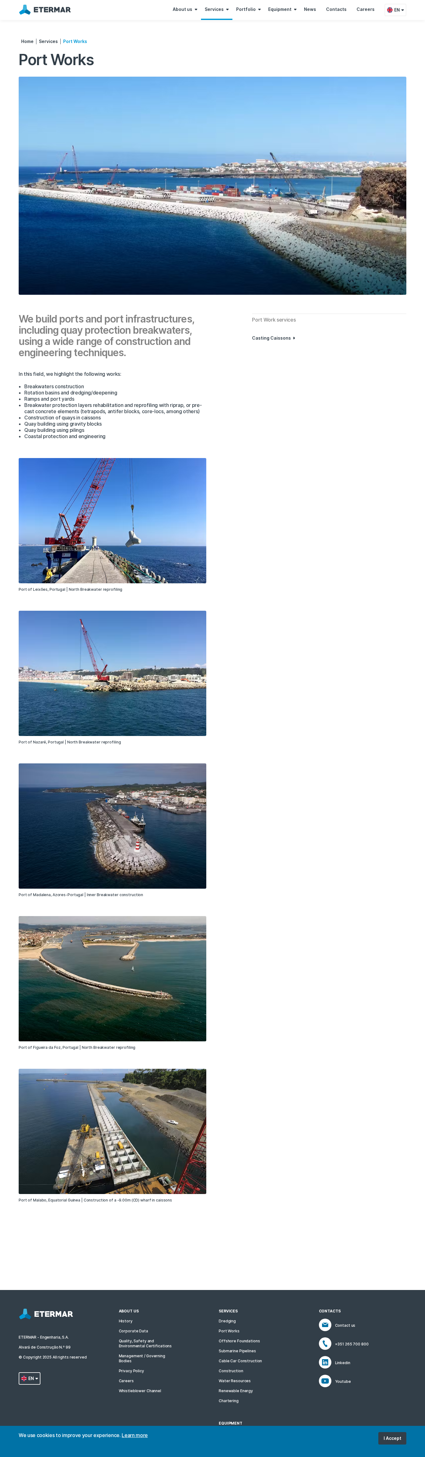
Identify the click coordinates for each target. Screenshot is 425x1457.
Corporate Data (133, 1331)
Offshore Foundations (239, 1341)
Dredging (227, 1321)
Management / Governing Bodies (142, 1358)
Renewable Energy (236, 1390)
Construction (231, 1371)
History (126, 1321)
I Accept (392, 1438)
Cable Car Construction (240, 1361)
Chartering (229, 1400)
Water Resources (235, 1380)
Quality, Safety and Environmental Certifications (145, 1343)
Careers (126, 1380)
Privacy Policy (131, 1371)
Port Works (229, 1331)
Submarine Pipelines (237, 1351)
